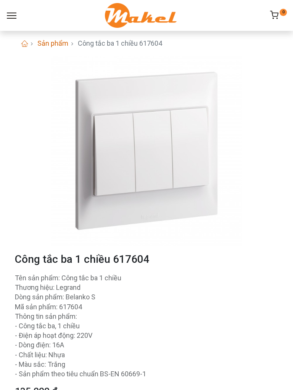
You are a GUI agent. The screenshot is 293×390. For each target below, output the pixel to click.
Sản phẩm (52, 43)
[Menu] (11, 15)
